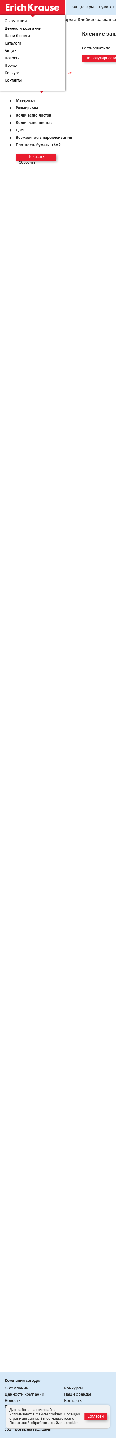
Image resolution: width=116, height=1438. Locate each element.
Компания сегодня (23, 1380)
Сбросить (27, 163)
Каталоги (13, 43)
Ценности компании (23, 29)
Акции (11, 51)
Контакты (13, 80)
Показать (36, 157)
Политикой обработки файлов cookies (43, 1423)
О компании (16, 21)
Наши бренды (17, 36)
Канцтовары (82, 7)
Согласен (96, 1416)
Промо (11, 66)
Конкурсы (13, 73)
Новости (12, 58)
